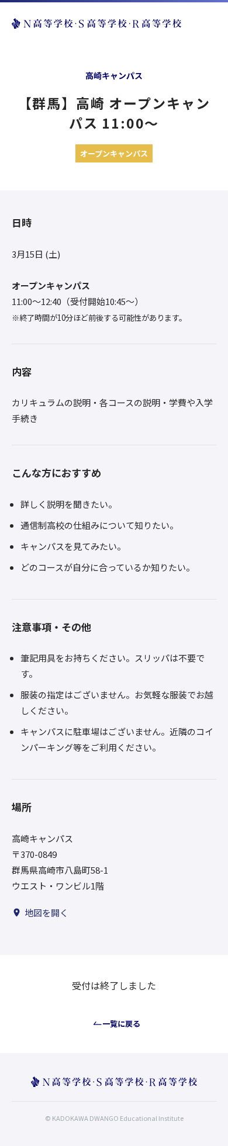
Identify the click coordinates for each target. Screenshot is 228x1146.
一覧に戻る (121, 1023)
